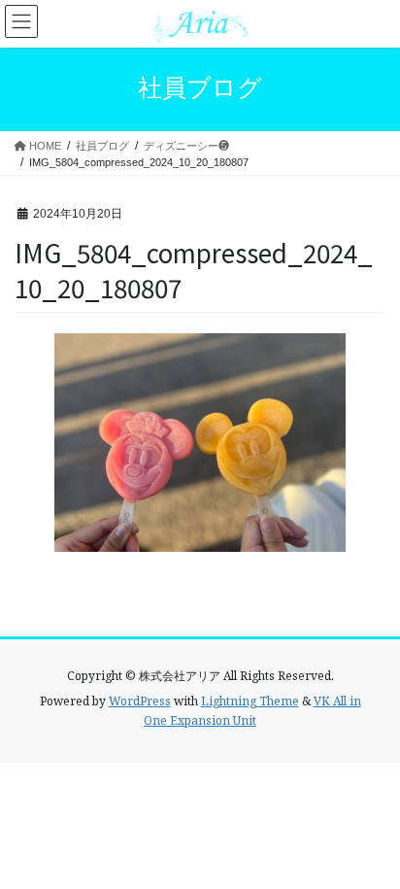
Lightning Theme (250, 701)
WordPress (140, 701)
